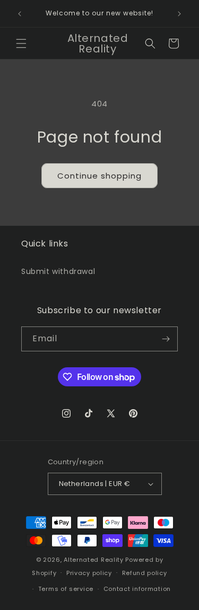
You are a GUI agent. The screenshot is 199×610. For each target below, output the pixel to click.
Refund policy (144, 573)
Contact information (137, 589)
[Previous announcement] (19, 13)
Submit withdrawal (58, 271)
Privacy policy (89, 573)
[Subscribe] (165, 338)
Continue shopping (99, 175)
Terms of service (65, 589)
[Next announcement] (179, 13)
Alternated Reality (94, 559)
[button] (21, 43)
